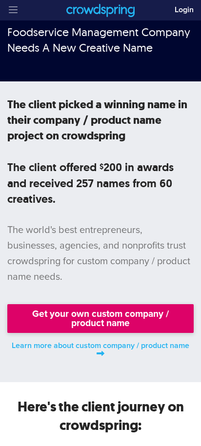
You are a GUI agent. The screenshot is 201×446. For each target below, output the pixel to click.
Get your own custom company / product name (100, 318)
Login (184, 10)
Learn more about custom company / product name (100, 345)
